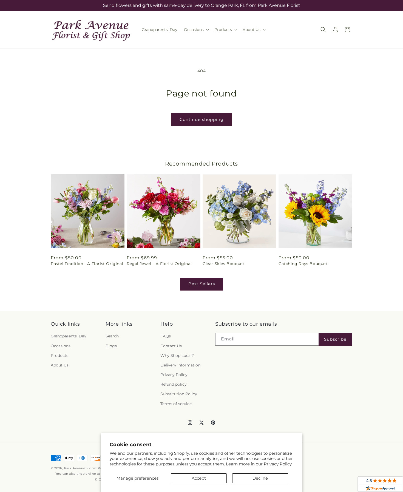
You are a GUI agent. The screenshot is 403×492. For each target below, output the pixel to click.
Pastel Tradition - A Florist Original (87, 263)
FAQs (165, 336)
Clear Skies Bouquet (223, 263)
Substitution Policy (178, 393)
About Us (60, 365)
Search (112, 336)
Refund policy (173, 384)
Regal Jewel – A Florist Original (159, 263)
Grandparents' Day (68, 336)
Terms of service (176, 403)
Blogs (111, 345)
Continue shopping (201, 119)
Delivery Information (180, 365)
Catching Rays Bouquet (303, 263)
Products (59, 355)
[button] (196, 29)
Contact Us (171, 345)
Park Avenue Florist (80, 468)
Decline (260, 478)
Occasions (60, 345)
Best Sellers (201, 283)
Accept (199, 478)
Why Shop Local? (177, 355)
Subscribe (335, 339)
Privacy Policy (278, 464)
